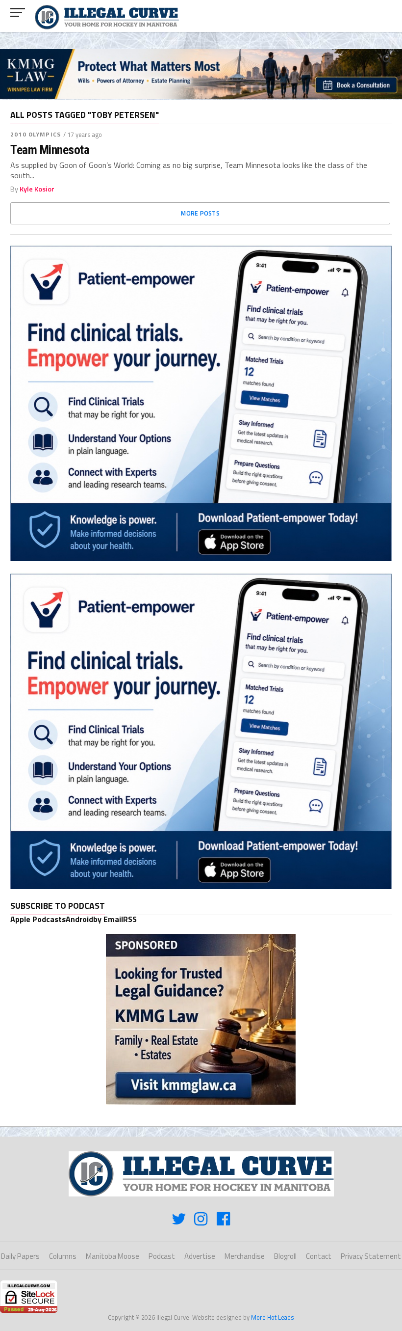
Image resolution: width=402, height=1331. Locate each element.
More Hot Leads (272, 1317)
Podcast (162, 1256)
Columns (62, 1256)
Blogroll (285, 1256)
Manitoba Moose (112, 1256)
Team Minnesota (49, 150)
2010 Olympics (35, 134)
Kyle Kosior (37, 189)
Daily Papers (20, 1256)
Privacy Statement (371, 1256)
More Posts (200, 213)
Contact (318, 1256)
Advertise (199, 1256)
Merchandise (245, 1256)
